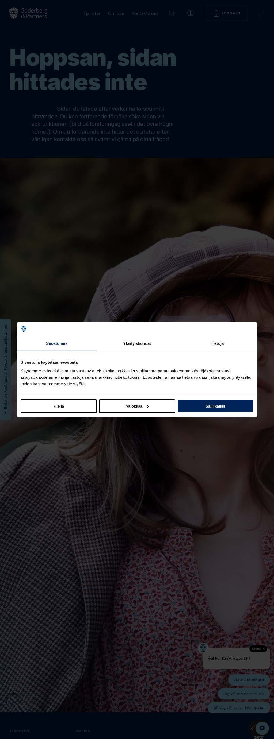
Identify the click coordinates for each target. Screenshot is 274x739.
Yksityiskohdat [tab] (137, 343)
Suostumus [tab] (57, 343)
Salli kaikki (215, 406)
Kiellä (59, 406)
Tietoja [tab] (217, 343)
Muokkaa (133, 406)
